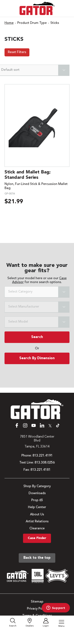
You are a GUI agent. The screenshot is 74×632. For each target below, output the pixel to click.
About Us (37, 514)
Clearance (37, 528)
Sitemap (37, 601)
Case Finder (37, 538)
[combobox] (37, 292)
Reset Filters (17, 52)
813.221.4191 (42, 455)
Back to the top (37, 558)
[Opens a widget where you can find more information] (56, 608)
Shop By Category (37, 486)
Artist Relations (37, 521)
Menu (61, 626)
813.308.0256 (45, 462)
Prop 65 (37, 500)
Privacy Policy (37, 608)
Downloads (37, 493)
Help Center (37, 507)
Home (9, 23)
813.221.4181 (40, 470)
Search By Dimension (37, 358)
